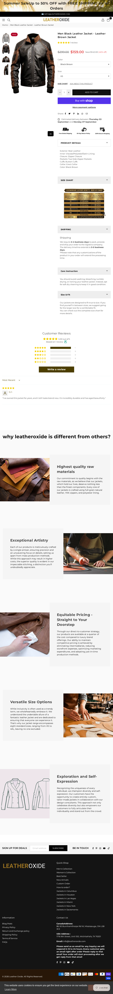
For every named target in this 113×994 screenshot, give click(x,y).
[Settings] (102, 20)
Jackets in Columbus (66, 891)
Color (60, 59)
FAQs (4, 942)
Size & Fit (65, 294)
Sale (14, 34)
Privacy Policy (8, 927)
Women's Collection (66, 872)
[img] (8, 388)
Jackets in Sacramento (67, 909)
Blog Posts (7, 923)
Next (52, 85)
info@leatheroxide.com (74, 941)
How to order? (63, 887)
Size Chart (63, 84)
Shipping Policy (9, 934)
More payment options (84, 107)
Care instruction (69, 271)
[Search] (8, 20)
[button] (64, 42)
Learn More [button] (11, 989)
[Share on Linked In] (78, 113)
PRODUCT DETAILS (71, 143)
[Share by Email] (87, 113)
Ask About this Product (81, 84)
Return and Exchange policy (15, 931)
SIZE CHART (67, 180)
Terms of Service (10, 938)
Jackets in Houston (65, 895)
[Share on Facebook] (66, 113)
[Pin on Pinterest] (74, 113)
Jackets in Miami (64, 902)
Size (60, 71)
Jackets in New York (65, 906)
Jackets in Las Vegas (66, 898)
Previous (12, 85)
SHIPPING (66, 229)
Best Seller (61, 876)
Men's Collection (64, 869)
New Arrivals (62, 880)
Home (5, 25)
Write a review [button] (56, 369)
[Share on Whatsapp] (83, 113)
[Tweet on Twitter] (70, 113)
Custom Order (63, 883)
